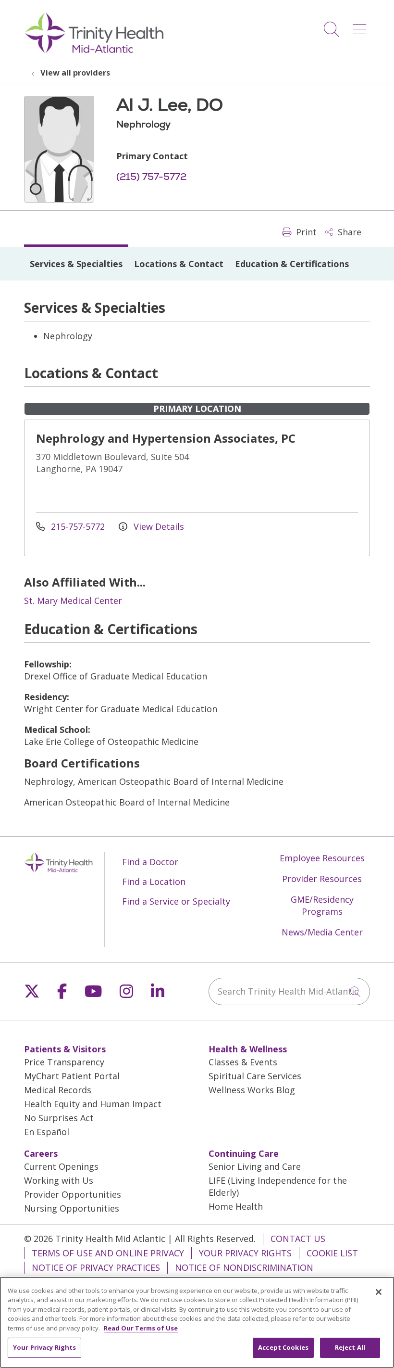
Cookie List (332, 1253)
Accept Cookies (283, 1347)
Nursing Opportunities (71, 1208)
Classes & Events (243, 1062)
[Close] (378, 1292)
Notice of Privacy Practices (96, 1267)
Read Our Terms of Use (141, 1328)
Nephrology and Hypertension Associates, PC (166, 438)
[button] (361, 25)
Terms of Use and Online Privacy (108, 1253)
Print (305, 232)
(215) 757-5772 (151, 176)
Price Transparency (64, 1062)
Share (348, 232)
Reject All (350, 1347)
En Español (46, 1132)
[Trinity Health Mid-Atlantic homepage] (94, 52)
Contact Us (298, 1238)
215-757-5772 (78, 526)
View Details (157, 526)
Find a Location (153, 881)
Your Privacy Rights (245, 1253)
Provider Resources (322, 878)
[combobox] (289, 991)
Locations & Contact (178, 263)
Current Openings (61, 1166)
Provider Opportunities (72, 1194)
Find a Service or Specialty (176, 901)
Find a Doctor (150, 862)
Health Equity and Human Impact (92, 1104)
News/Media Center (322, 932)
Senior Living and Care (255, 1166)
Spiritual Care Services (255, 1076)
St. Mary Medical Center (73, 600)
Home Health (236, 1206)
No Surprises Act (59, 1118)
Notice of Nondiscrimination (244, 1267)
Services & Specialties (76, 263)
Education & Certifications (292, 263)
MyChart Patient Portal (72, 1076)
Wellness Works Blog (252, 1090)
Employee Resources (322, 858)
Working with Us (58, 1180)
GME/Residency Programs (322, 905)
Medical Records (57, 1090)
